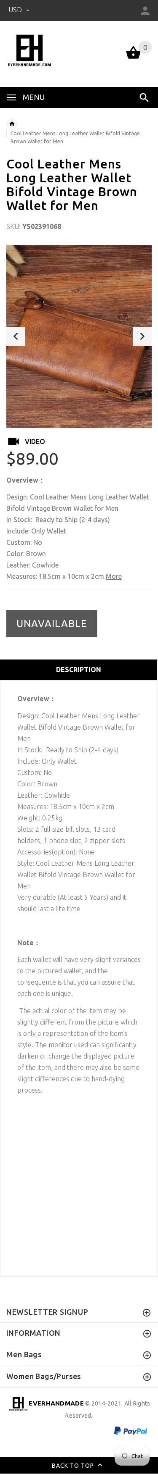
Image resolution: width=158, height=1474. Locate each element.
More (114, 576)
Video (35, 441)
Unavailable (51, 623)
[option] (79, 336)
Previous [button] (15, 336)
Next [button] (142, 336)
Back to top (74, 1465)
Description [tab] (78, 669)
